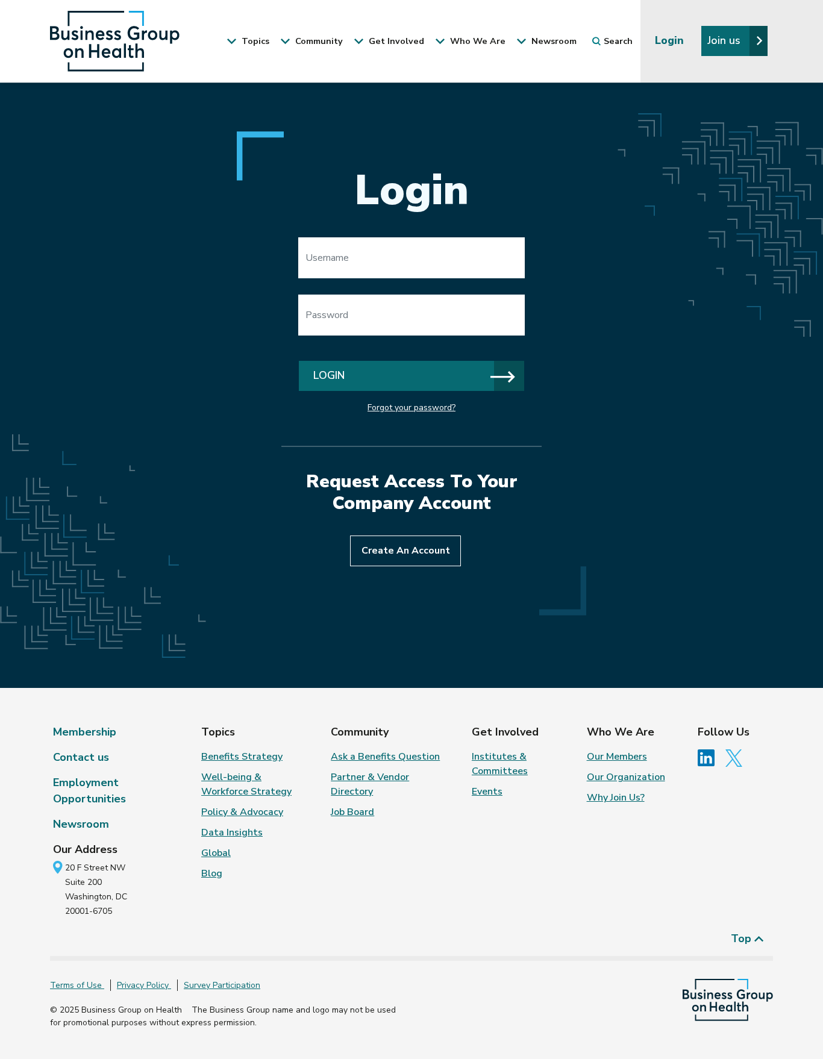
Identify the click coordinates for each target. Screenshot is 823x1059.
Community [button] (318, 41)
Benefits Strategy (242, 756)
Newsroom (81, 824)
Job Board (352, 812)
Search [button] (618, 41)
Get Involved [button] (395, 41)
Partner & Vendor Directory (370, 784)
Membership (84, 732)
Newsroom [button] (553, 41)
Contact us (81, 757)
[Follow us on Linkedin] (710, 757)
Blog (211, 873)
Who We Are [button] (476, 41)
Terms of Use (77, 985)
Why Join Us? (616, 797)
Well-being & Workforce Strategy (246, 784)
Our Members (617, 756)
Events (487, 791)
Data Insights (232, 832)
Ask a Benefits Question (385, 756)
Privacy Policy (144, 985)
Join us (725, 40)
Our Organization (626, 777)
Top (742, 938)
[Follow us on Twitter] (737, 757)
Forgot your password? (411, 407)
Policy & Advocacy (242, 812)
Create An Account (405, 550)
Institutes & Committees (500, 764)
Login (671, 40)
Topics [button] (254, 41)
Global (216, 853)
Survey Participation (222, 985)
